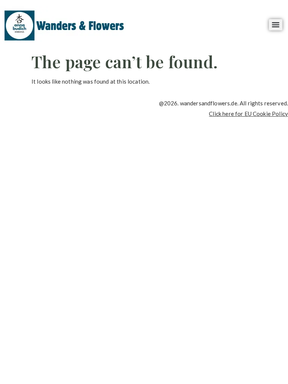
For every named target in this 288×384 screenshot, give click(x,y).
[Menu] (275, 24)
